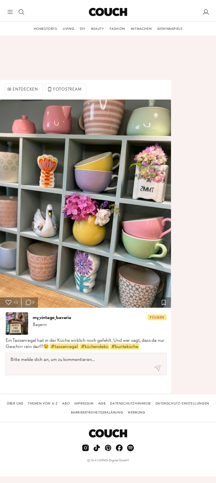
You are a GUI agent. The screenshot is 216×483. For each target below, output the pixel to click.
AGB (102, 403)
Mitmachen (141, 29)
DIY (83, 29)
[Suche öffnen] (21, 12)
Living (69, 29)
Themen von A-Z (43, 403)
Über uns (15, 403)
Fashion (117, 29)
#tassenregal (64, 346)
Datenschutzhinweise (130, 403)
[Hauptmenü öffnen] (10, 12)
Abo (66, 403)
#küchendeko (94, 346)
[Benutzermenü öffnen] (205, 12)
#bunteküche (124, 346)
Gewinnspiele (169, 29)
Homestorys (45, 29)
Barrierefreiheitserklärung (97, 412)
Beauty (97, 29)
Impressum (83, 403)
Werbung (136, 412)
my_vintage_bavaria (52, 317)
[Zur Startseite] (108, 12)
